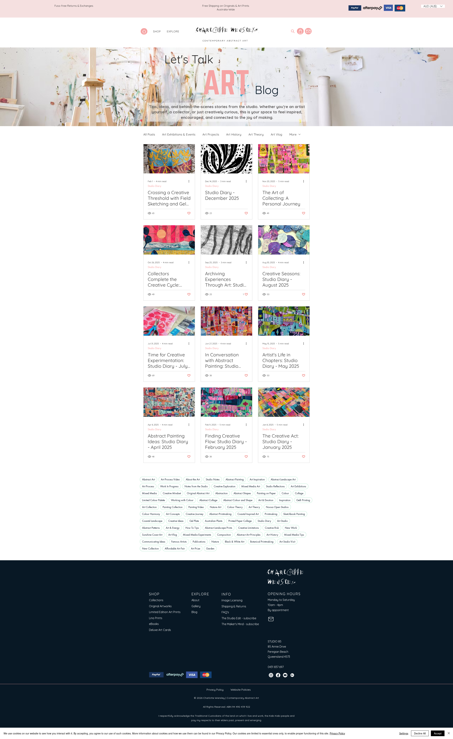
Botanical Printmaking (261, 541)
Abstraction (221, 493)
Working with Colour (182, 500)
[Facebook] (278, 675)
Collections (156, 600)
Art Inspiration (257, 479)
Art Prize (195, 548)
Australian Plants (213, 521)
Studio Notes (213, 479)
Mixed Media (149, 493)
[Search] (292, 31)
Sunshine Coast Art (152, 534)
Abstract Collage (208, 500)
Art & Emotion (265, 500)
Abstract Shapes (242, 493)
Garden (210, 548)
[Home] (144, 31)
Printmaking (271, 514)
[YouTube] (285, 675)
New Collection (150, 548)
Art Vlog (276, 134)
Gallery (195, 606)
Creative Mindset (172, 493)
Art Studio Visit (287, 541)
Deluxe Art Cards (160, 630)
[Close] (449, 733)
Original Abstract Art (198, 493)
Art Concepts (173, 514)
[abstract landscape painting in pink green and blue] (226, 402)
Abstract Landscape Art (283, 479)
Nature (215, 541)
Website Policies (241, 689)
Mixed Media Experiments (197, 534)
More (293, 134)
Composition (224, 534)
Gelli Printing (303, 500)
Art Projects (210, 134)
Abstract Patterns (151, 527)
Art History (233, 134)
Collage (299, 493)
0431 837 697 (276, 667)
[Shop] (300, 31)
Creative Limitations (248, 527)
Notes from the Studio (196, 486)
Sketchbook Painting (294, 514)
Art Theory (256, 134)
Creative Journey (194, 514)
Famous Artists (179, 541)
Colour (285, 493)
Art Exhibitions (298, 486)
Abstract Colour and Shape (237, 500)
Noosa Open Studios (277, 507)
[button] (157, 31)
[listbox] (433, 6)
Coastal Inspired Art (248, 514)
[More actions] (190, 181)
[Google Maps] (292, 675)
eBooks (154, 624)
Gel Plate (194, 521)
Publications (199, 541)
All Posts (149, 134)
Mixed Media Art (250, 486)
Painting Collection (172, 507)
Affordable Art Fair (175, 548)
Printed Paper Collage (240, 521)
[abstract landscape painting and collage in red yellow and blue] (283, 402)
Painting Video (196, 507)
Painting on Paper (266, 493)
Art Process (148, 486)
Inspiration (284, 500)
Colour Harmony (151, 514)
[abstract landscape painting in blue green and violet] (283, 321)
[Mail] (308, 31)
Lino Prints (155, 618)
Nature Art (215, 507)
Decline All (420, 733)
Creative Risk (272, 527)
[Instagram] (271, 675)
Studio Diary (154, 185)
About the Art (193, 479)
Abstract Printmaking (220, 514)
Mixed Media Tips (294, 534)
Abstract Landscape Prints (218, 527)
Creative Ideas (176, 521)
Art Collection (149, 507)
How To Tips (192, 527)
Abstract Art (148, 479)
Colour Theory (235, 507)
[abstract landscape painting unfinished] (169, 402)
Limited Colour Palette (153, 500)
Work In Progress (169, 486)
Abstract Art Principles (248, 534)
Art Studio (282, 521)
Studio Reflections (275, 486)
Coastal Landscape (152, 521)
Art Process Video (170, 479)
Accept (437, 733)
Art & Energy (172, 527)
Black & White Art (234, 541)
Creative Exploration (224, 486)
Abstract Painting (235, 479)
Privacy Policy (215, 689)
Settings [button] (403, 733)
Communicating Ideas (153, 541)
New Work (291, 527)
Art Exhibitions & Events (178, 134)
